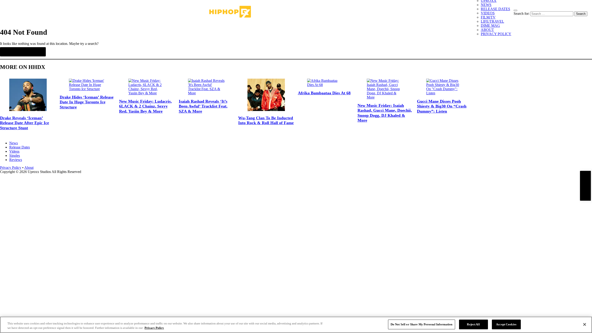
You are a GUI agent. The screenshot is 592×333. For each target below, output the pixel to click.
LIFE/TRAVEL (492, 21)
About (29, 168)
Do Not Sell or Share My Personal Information (422, 324)
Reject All (473, 324)
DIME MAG (490, 26)
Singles (14, 155)
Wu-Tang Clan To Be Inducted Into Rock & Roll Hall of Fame (266, 120)
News (13, 143)
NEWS (486, 5)
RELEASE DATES (495, 9)
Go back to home (22, 51)
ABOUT (487, 30)
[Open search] (515, 10)
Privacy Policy (10, 168)
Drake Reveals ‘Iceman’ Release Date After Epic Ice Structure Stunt (24, 123)
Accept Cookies (506, 324)
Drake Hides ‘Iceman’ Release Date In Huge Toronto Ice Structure (87, 102)
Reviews (15, 160)
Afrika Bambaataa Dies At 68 (324, 93)
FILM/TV (488, 17)
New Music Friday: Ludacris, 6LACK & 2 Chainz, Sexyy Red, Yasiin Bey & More (145, 106)
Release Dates (19, 147)
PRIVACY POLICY (496, 34)
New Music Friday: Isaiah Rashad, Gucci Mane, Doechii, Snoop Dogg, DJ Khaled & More (385, 113)
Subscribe (585, 186)
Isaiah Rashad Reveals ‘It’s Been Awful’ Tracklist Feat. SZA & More (203, 106)
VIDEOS (488, 13)
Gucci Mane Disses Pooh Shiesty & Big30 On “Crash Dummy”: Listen (441, 106)
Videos (14, 151)
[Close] (585, 324)
